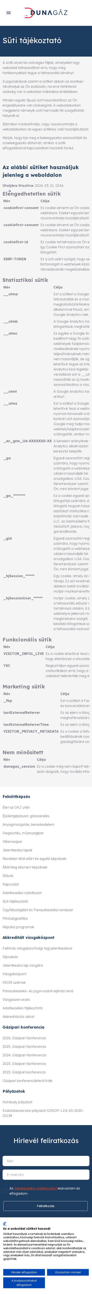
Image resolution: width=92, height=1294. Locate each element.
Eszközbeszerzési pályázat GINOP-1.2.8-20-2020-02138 (43, 1113)
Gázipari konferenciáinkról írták (27, 1081)
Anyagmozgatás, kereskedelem (28, 824)
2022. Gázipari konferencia (24, 1072)
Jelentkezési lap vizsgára (23, 965)
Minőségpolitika (15, 918)
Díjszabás (10, 957)
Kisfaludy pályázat (17, 1102)
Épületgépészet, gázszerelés (26, 816)
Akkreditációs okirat (18, 1016)
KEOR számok (14, 982)
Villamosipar (12, 841)
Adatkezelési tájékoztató (23, 1008)
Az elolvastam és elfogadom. (44, 1191)
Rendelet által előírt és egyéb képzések (34, 858)
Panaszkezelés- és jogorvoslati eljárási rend (38, 991)
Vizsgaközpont (14, 974)
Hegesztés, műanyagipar (23, 833)
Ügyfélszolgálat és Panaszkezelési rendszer (38, 910)
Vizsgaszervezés (16, 999)
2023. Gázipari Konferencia (24, 1063)
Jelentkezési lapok (17, 850)
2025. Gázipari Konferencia (24, 1046)
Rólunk (8, 876)
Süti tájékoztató (15, 901)
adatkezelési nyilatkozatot (35, 1188)
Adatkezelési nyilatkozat (22, 893)
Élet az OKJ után (16, 807)
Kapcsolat (11, 884)
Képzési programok (18, 927)
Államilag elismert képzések (25, 867)
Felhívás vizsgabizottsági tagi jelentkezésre (37, 948)
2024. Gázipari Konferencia (24, 1055)
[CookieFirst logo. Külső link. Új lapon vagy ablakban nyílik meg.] (4, 1224)
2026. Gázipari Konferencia (24, 1038)
